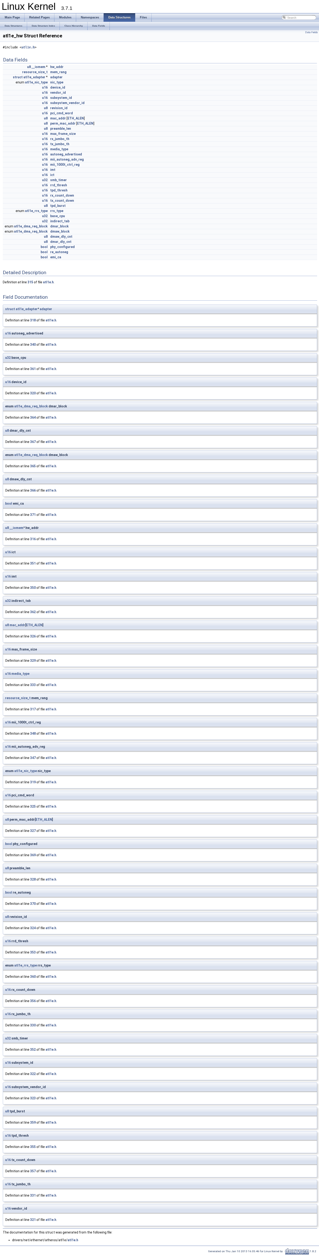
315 (30, 282)
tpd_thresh (58, 190)
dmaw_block (60, 231)
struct (18, 77)
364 (33, 417)
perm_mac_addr (62, 123)
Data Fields (311, 32)
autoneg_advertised (66, 154)
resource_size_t (35, 72)
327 (33, 831)
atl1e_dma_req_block (31, 226)
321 (33, 1220)
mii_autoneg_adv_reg (67, 159)
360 (33, 976)
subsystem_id (61, 98)
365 (33, 466)
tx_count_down (62, 200)
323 (33, 1098)
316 (33, 539)
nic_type (56, 82)
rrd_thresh (58, 185)
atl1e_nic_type (36, 82)
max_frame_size (63, 134)
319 (33, 782)
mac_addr (58, 118)
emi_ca (55, 257)
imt (52, 170)
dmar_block (59, 226)
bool (44, 247)
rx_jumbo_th (59, 139)
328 (33, 879)
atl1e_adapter (34, 77)
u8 (29, 67)
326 (33, 636)
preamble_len (60, 128)
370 (33, 904)
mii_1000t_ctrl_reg (65, 164)
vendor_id (58, 92)
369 (33, 855)
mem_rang (58, 72)
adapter (56, 77)
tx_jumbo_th (59, 144)
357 (33, 1171)
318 (33, 320)
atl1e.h (28, 47)
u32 (45, 180)
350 (33, 588)
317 (33, 709)
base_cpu (57, 216)
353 (33, 952)
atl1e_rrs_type (36, 211)
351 (33, 563)
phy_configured (62, 247)
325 (33, 806)
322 (33, 1074)
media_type (59, 149)
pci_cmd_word (61, 113)
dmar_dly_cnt (60, 242)
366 (33, 490)
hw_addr (57, 67)
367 (33, 442)
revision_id (58, 108)
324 (33, 928)
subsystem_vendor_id (67, 103)
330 (33, 1025)
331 (33, 1195)
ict (52, 175)
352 (33, 1049)
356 (33, 1001)
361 (33, 369)
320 (33, 393)
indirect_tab (59, 221)
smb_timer (58, 180)
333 (33, 685)
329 (33, 660)
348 (33, 733)
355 (33, 1147)
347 (33, 758)
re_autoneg (59, 252)
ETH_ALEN (75, 118)
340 (33, 344)
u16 (45, 87)
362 (33, 612)
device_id (57, 87)
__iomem (38, 67)
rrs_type (56, 211)
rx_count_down (62, 195)
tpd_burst (58, 206)
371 (33, 515)
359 (33, 1122)
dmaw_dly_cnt (61, 236)
